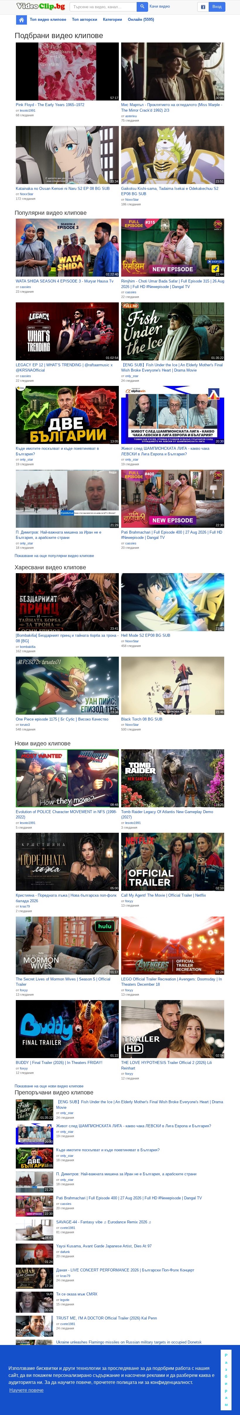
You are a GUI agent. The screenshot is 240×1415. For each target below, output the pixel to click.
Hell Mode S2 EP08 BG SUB (145, 635)
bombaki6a (27, 646)
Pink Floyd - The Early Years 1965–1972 (50, 105)
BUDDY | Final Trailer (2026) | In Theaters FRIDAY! (59, 1062)
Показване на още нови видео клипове (49, 1086)
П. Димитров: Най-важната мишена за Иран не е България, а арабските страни (58, 535)
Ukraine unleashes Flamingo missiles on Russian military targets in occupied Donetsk (129, 1342)
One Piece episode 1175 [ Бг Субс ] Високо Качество (62, 719)
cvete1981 (67, 1228)
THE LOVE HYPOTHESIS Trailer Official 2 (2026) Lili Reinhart (166, 1065)
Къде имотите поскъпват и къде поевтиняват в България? (57, 451)
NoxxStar (26, 194)
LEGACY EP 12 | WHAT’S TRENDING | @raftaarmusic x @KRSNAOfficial (64, 368)
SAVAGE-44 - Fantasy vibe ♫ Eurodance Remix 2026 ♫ (103, 1222)
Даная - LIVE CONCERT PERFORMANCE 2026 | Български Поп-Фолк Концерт (125, 1270)
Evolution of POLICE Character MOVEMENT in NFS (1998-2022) (66, 815)
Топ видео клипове (48, 19)
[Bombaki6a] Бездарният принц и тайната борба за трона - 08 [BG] (67, 638)
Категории (112, 19)
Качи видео (160, 6)
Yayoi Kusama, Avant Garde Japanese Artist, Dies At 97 (104, 1246)
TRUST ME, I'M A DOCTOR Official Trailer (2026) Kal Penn (106, 1318)
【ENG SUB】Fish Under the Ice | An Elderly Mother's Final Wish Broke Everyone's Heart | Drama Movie (172, 368)
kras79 (25, 906)
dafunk (65, 1252)
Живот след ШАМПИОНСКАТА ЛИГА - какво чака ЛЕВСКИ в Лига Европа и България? (165, 451)
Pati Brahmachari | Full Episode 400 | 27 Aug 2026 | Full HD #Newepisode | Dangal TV (171, 535)
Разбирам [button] (226, 1380)
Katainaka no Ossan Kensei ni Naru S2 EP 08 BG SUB (63, 188)
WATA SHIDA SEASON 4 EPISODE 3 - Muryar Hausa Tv (65, 281)
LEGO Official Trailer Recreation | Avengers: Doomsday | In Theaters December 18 (171, 982)
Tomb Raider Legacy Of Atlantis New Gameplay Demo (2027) (167, 815)
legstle (64, 1300)
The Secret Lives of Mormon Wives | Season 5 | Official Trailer (63, 982)
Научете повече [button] (26, 1390)
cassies (25, 287)
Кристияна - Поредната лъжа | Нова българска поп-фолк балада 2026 (66, 898)
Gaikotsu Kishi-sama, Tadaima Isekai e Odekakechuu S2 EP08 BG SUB (169, 191)
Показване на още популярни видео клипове (54, 556)
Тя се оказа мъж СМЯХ (76, 1294)
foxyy (129, 901)
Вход (217, 6)
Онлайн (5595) (141, 19)
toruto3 (25, 724)
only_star (131, 376)
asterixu (131, 116)
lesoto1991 (27, 110)
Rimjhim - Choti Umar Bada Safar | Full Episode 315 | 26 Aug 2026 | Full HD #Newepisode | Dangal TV (172, 284)
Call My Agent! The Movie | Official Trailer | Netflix (163, 895)
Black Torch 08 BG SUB (141, 719)
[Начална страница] (21, 20)
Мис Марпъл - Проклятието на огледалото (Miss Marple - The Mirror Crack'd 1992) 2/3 (171, 108)
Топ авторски (84, 19)
